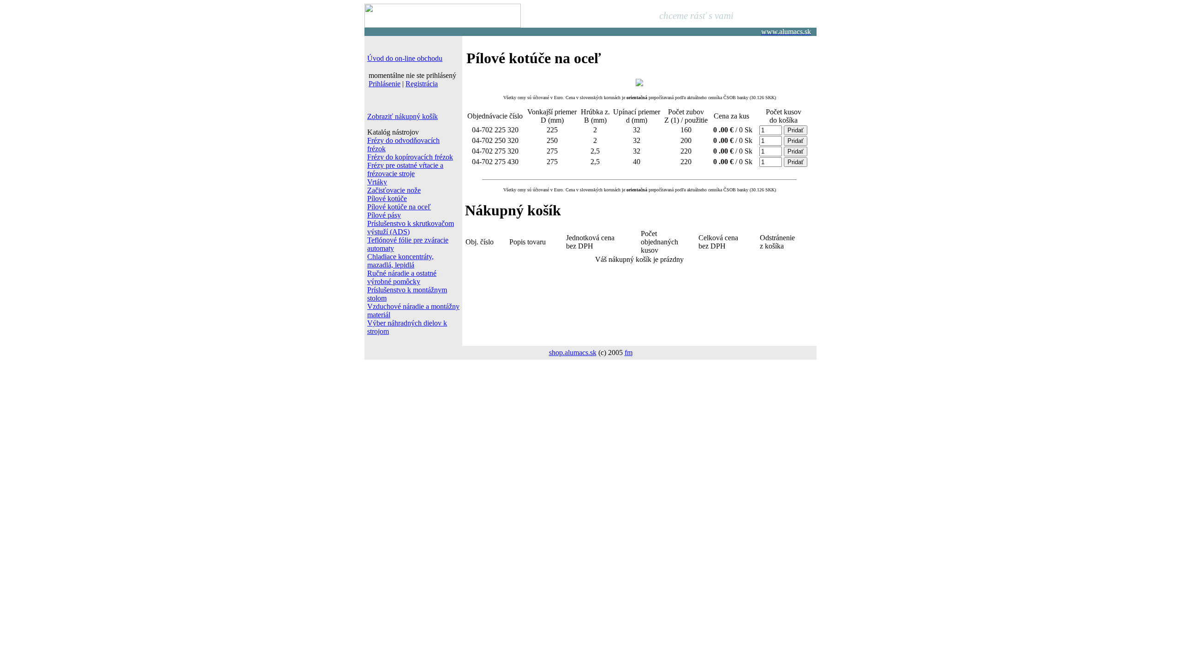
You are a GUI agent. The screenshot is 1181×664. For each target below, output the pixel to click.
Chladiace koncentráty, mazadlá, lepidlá (400, 261)
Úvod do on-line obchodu (404, 58)
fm (628, 352)
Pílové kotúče (387, 198)
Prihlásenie (384, 84)
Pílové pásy (384, 215)
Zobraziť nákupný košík (402, 116)
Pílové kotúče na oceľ (399, 207)
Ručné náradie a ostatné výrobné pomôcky (401, 277)
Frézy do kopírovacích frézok (410, 157)
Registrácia (422, 84)
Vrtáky (377, 182)
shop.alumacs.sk (572, 352)
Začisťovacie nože (394, 190)
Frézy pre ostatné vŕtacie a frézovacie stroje (405, 169)
